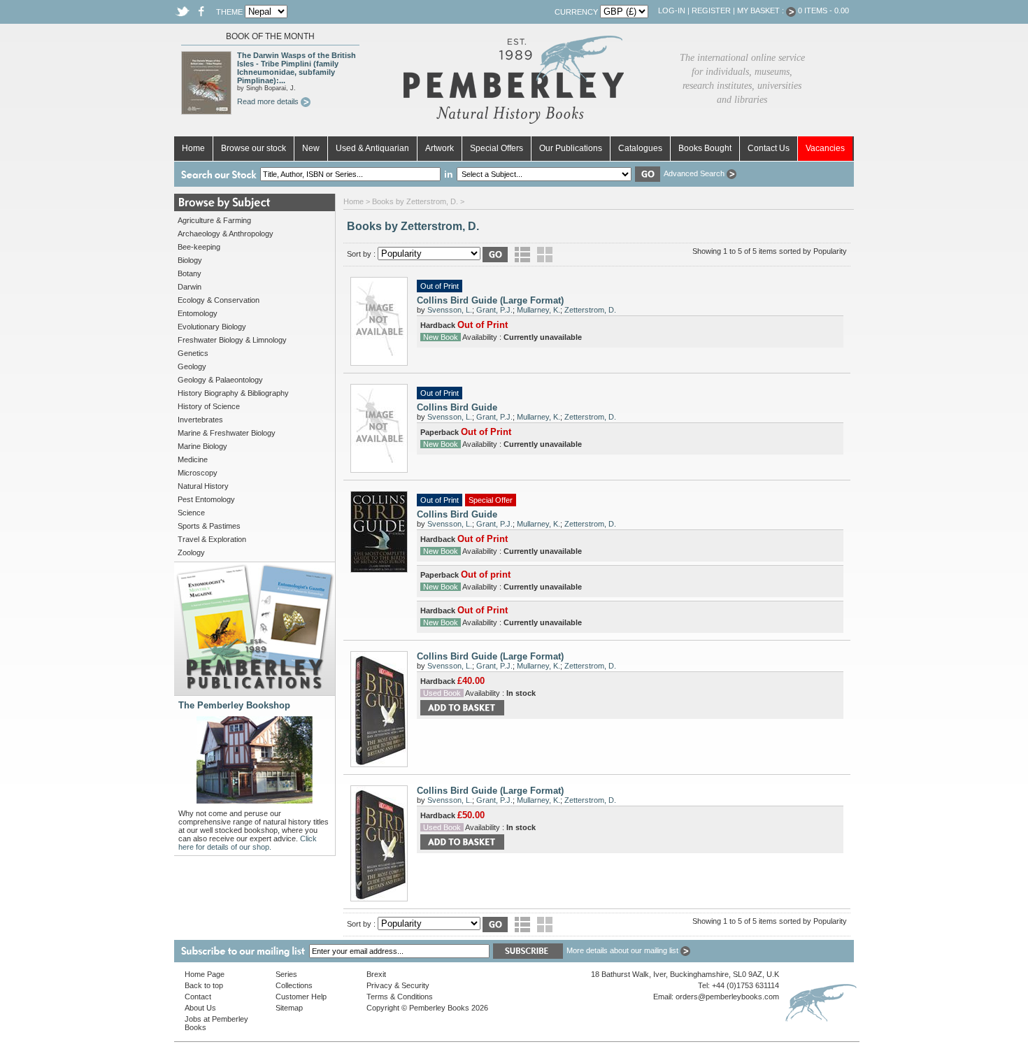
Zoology (191, 552)
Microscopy (197, 473)
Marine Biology (202, 446)
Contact (198, 996)
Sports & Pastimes (209, 526)
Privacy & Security (397, 985)
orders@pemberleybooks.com (727, 996)
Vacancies (825, 148)
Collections (294, 985)
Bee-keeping (199, 247)
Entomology (197, 313)
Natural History (203, 486)
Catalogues (640, 148)
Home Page (204, 974)
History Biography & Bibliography (233, 393)
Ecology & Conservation (218, 300)
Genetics (193, 353)
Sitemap (289, 1008)
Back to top (204, 985)
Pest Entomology (206, 499)
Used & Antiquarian (372, 148)
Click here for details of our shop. (247, 842)
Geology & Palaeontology (220, 380)
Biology (190, 260)
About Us (200, 1008)
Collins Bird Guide (457, 407)
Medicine (193, 459)
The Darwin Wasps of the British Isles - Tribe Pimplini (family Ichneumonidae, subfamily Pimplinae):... (296, 68)
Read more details (269, 101)
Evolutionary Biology (212, 326)
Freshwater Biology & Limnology (232, 340)
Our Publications (570, 148)
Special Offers (496, 148)
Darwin (189, 287)
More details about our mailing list (623, 950)
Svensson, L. (449, 310)
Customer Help (301, 996)
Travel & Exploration (212, 539)
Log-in (671, 10)
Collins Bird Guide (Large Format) (490, 300)
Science (191, 512)
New (311, 148)
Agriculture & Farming (214, 220)
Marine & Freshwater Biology (227, 433)
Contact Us (769, 148)
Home (193, 148)
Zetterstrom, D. (590, 310)
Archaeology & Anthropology (225, 233)
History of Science (209, 406)
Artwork (439, 148)
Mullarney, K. (538, 310)
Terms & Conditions (399, 996)
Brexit (376, 974)
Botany (189, 273)
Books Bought (704, 148)
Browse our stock (253, 148)
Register (711, 10)
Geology (192, 366)
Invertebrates (200, 419)
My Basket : (761, 10)
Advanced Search (695, 173)
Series (286, 974)
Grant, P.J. (494, 310)
